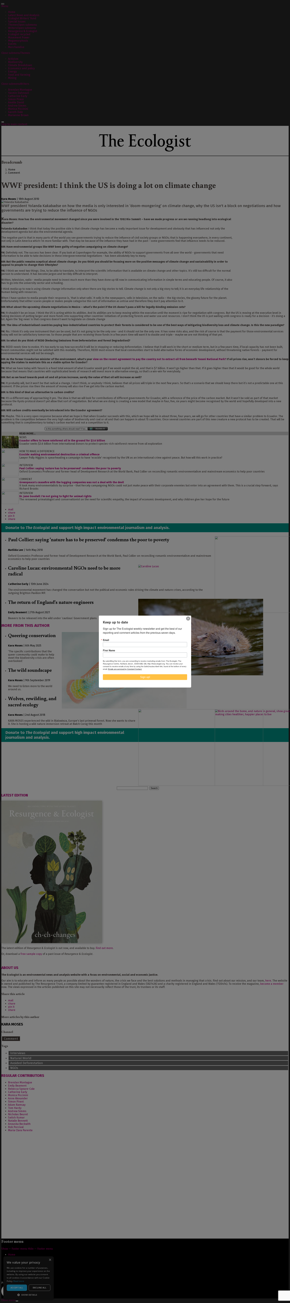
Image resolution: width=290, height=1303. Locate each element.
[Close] (188, 619)
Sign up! (145, 677)
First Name (109, 650)
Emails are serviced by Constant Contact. (125, 669)
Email (106, 640)
